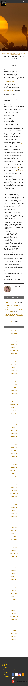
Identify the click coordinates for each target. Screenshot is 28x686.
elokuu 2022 (14, 444)
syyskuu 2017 (14, 590)
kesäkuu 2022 (14, 450)
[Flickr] (16, 674)
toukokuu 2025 (14, 364)
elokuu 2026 (14, 330)
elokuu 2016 (14, 625)
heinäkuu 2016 (14, 627)
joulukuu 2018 (14, 550)
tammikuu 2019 (14, 547)
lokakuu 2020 (14, 496)
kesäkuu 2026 (14, 336)
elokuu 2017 (14, 593)
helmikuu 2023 (14, 430)
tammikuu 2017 (14, 610)
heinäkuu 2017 (14, 596)
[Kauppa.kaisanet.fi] (19, 681)
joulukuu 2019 (14, 519)
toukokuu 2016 (14, 633)
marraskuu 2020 (14, 493)
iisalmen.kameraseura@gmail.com (11, 190)
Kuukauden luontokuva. (9, 81)
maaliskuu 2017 (14, 605)
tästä (13, 202)
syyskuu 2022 (14, 441)
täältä (17, 167)
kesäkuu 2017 (14, 599)
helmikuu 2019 (14, 544)
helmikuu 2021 (14, 487)
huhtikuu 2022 (14, 456)
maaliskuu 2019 (14, 542)
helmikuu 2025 (14, 370)
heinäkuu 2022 (14, 447)
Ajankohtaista (5, 53)
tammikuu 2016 (14, 645)
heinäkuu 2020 (14, 499)
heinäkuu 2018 (14, 564)
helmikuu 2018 (14, 576)
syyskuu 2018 (14, 559)
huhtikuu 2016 (14, 636)
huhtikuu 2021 (14, 484)
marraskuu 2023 (14, 404)
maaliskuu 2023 (14, 427)
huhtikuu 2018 (14, 570)
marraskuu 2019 (14, 522)
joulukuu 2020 (14, 490)
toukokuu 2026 (14, 338)
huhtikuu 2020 (14, 507)
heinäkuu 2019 (14, 533)
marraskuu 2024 (14, 379)
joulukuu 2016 (14, 613)
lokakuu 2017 (14, 587)
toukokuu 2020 (14, 504)
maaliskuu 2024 (14, 393)
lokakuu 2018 (14, 556)
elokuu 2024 (14, 384)
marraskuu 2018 (14, 553)
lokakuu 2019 (14, 524)
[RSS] (23, 674)
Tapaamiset (12, 54)
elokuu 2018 (14, 562)
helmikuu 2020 (14, 513)
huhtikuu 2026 (14, 341)
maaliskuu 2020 (14, 510)
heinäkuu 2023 (14, 416)
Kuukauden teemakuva (9, 90)
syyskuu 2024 (14, 381)
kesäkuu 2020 (14, 502)
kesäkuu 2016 (14, 630)
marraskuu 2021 (14, 470)
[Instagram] (19, 674)
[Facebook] (13, 674)
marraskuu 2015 (14, 647)
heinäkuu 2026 (14, 333)
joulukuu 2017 (14, 582)
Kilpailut (12, 53)
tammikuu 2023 (14, 433)
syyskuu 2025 (14, 356)
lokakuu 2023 (14, 407)
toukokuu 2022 (14, 453)
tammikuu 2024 (14, 399)
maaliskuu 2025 (14, 367)
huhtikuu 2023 (14, 424)
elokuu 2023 (14, 413)
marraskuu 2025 (14, 350)
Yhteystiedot (5, 672)
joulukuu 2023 (14, 401)
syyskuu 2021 (14, 476)
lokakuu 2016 (14, 619)
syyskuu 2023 (14, 410)
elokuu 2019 (14, 530)
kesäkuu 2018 (14, 567)
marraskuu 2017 (14, 585)
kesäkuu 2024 (14, 387)
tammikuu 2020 (14, 516)
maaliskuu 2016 (14, 639)
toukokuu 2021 (14, 482)
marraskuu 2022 (14, 439)
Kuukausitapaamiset (21, 53)
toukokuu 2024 (14, 390)
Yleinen (18, 54)
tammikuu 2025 (14, 373)
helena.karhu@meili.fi (18, 170)
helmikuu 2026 (14, 344)
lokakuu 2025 (14, 353)
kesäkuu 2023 (14, 419)
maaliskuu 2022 (14, 459)
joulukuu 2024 (14, 376)
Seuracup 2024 (19, 143)
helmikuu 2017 (14, 607)
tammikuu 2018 (14, 579)
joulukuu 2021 (14, 467)
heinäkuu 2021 (14, 479)
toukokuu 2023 (14, 421)
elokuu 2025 (14, 359)
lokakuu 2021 (14, 473)
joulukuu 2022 (14, 436)
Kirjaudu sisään (5, 676)
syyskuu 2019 (14, 527)
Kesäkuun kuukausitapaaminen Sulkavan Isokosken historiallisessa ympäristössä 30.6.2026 (14, 316)
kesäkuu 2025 (14, 361)
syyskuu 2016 (14, 622)
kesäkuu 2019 (14, 536)
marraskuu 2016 (14, 616)
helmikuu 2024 (14, 396)
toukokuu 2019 (14, 539)
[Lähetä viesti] (13, 678)
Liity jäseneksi (5, 674)
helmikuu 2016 (14, 642)
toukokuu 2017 (14, 602)
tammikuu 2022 (14, 464)
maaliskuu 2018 (14, 573)
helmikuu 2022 (14, 462)
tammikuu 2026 (14, 347)
